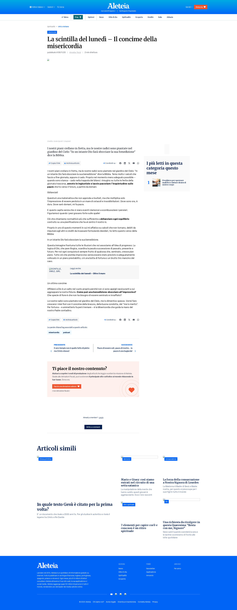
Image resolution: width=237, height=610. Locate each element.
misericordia (54, 332)
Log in (101, 417)
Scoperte (139, 17)
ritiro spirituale (128, 504)
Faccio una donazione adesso (65, 386)
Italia (160, 17)
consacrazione (170, 459)
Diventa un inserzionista (127, 602)
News (101, 17)
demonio (126, 459)
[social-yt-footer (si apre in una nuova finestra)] (111, 594)
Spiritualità (126, 17)
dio (166, 501)
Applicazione (151, 572)
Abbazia (170, 17)
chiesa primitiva (45, 459)
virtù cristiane (63, 26)
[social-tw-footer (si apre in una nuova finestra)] (121, 594)
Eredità (150, 17)
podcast (66, 332)
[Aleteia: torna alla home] (118, 5)
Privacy (155, 602)
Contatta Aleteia (144, 602)
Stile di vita (113, 17)
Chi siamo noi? (98, 602)
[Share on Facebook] (120, 163)
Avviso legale (111, 602)
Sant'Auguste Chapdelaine (127, 11)
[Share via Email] (134, 163)
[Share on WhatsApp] (138, 163)
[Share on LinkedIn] (125, 163)
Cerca (61, 7)
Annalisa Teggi (75, 52)
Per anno (177, 568)
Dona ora (199, 7)
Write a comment (93, 427)
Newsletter (150, 568)
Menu (66, 17)
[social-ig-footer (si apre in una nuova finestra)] (125, 594)
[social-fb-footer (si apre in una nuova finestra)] (116, 594)
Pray (76, 17)
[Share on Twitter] (129, 163)
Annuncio (149, 575)
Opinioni (91, 17)
